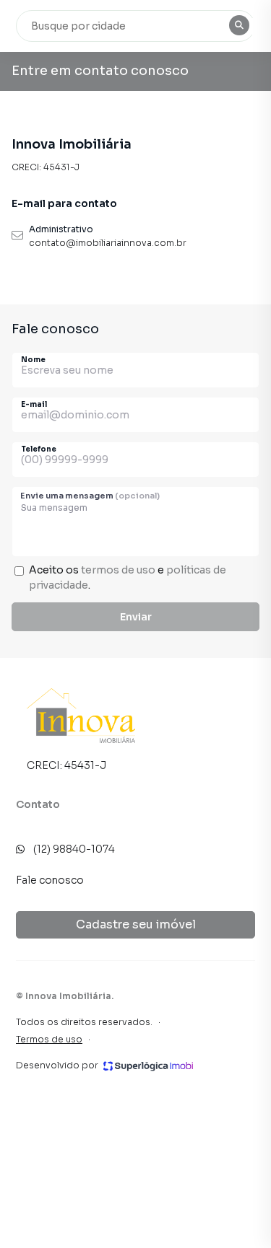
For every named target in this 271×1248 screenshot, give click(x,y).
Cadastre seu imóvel (136, 924)
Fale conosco (50, 880)
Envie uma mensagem (90, 496)
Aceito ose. (127, 577)
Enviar (136, 616)
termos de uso (118, 569)
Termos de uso (49, 1039)
